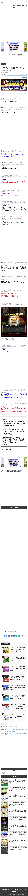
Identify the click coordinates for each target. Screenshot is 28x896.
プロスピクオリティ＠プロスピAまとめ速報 (14, 6)
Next (25, 50)
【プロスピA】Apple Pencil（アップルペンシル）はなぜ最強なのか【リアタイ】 (17, 677)
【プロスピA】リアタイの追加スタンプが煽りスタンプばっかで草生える (17, 826)
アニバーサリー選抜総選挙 (7, 726)
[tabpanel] (14, 48)
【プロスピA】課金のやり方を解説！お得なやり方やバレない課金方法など (17, 789)
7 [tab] (19, 58)
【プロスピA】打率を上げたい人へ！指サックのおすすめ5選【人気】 (17, 658)
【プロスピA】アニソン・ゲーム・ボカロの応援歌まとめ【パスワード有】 (17, 716)
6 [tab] (17, 58)
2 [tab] (9, 58)
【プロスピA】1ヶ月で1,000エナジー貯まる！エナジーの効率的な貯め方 (17, 811)
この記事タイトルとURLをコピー (15, 631)
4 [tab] (13, 58)
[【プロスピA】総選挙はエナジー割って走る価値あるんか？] (15, 636)
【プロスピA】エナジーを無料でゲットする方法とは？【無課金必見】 (17, 668)
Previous (2, 50)
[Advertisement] (14, 25)
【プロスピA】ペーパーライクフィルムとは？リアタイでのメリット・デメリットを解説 (17, 706)
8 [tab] (21, 58)
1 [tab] (7, 58)
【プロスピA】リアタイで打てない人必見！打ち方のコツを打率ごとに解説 (17, 781)
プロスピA (4, 724)
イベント (15, 726)
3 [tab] (11, 58)
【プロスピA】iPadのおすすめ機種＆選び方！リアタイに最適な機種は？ (14, 55)
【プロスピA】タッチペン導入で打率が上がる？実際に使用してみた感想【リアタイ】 (17, 649)
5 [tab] (15, 58)
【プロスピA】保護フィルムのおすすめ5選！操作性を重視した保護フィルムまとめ (17, 696)
